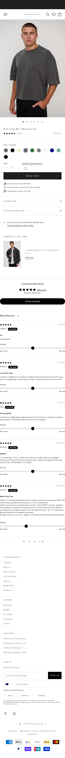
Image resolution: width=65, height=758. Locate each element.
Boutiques (7, 605)
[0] (53, 14)
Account (6, 581)
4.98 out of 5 (41, 290)
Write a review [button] (32, 301)
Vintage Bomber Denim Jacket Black (42, 250)
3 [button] (34, 541)
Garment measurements (32, 163)
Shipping (7, 563)
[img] (5, 325)
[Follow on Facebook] (5, 713)
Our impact (7, 614)
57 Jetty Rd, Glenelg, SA (13, 648)
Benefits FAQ (8, 585)
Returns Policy (9, 572)
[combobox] (9, 684)
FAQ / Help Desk (9, 576)
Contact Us (8, 590)
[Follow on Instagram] (14, 713)
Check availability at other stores (20, 225)
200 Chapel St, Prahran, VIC (14, 643)
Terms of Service (11, 704)
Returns (6, 567)
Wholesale (7, 619)
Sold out (32, 175)
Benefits (6, 610)
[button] (39, 541)
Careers (6, 623)
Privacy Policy (55, 702)
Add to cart (29, 257)
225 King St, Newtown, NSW (14, 652)
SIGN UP (55, 675)
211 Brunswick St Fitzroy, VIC (15, 638)
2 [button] (29, 541)
